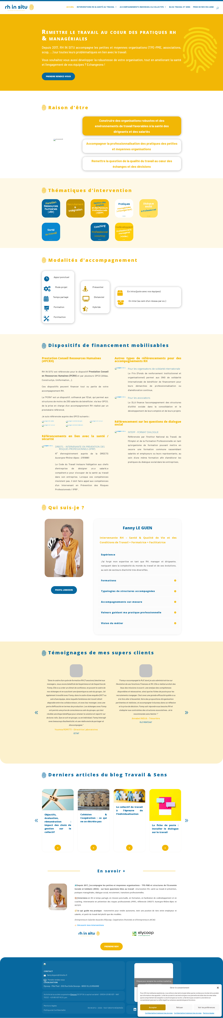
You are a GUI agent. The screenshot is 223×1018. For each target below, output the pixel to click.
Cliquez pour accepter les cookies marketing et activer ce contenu (153, 982)
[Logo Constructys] (74, 421)
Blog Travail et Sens (179, 7)
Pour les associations (139, 397)
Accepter (153, 1007)
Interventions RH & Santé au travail (95, 7)
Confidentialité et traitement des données (159, 1013)
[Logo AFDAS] (48, 421)
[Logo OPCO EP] (48, 425)
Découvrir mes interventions (90, 925)
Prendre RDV (111, 946)
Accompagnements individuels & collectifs (142, 7)
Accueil (70, 7)
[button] (218, 987)
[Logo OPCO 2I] (96, 421)
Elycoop (73, 994)
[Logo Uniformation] (74, 425)
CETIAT (76, 733)
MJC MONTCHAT (146, 722)
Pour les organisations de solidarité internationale (154, 368)
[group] (58, 820)
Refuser (179, 1007)
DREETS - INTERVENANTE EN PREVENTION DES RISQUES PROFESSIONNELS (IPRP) (81, 448)
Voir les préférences (206, 1007)
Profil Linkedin (64, 589)
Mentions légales (208, 1013)
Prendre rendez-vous (58, 76)
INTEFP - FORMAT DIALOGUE (143, 432)
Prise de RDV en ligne (203, 7)
